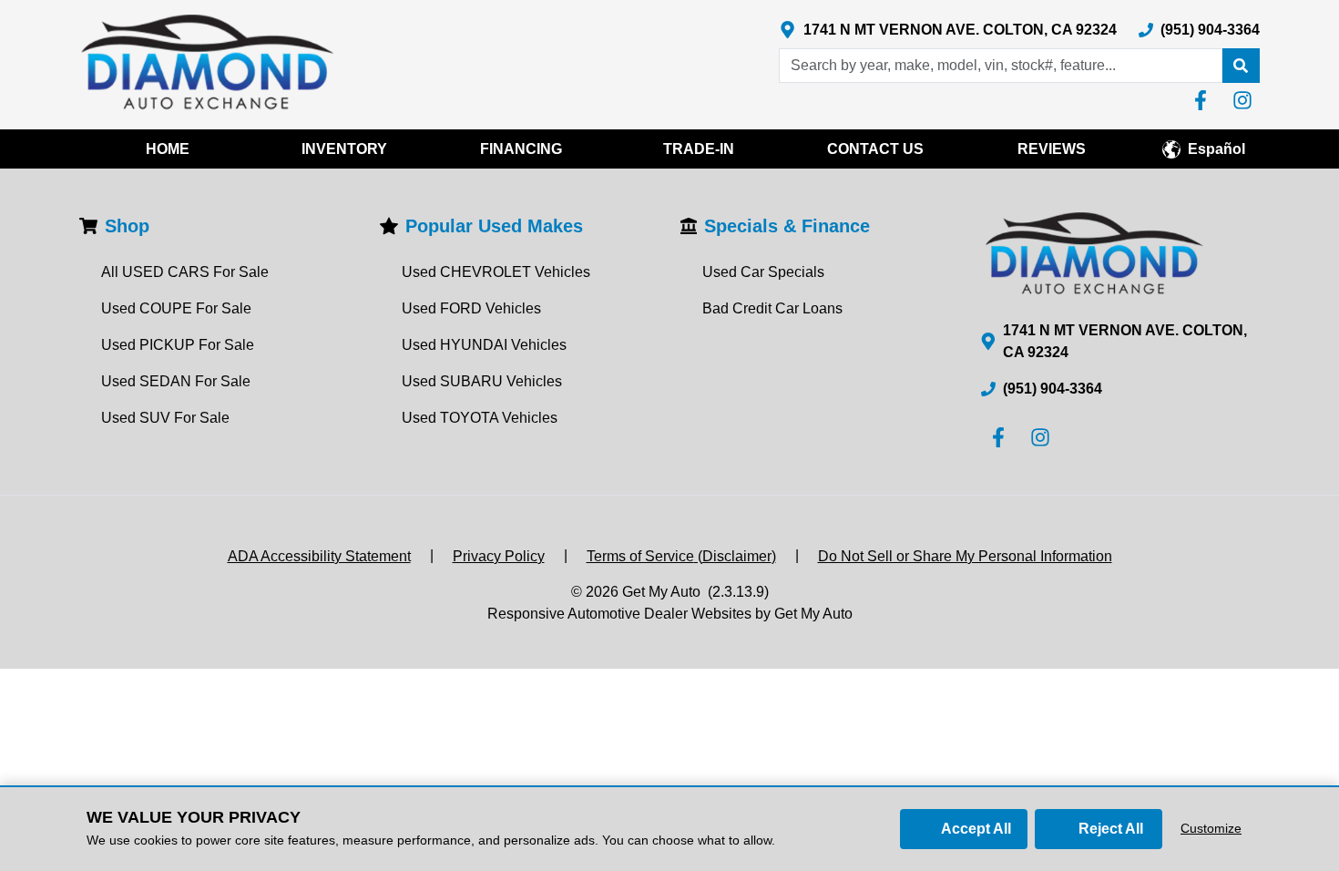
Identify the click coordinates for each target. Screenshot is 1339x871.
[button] (1240, 65)
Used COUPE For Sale (176, 308)
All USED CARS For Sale (185, 272)
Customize (1211, 828)
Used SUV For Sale (165, 417)
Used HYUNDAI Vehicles (484, 345)
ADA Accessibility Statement (319, 556)
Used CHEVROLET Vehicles (496, 272)
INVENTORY (344, 149)
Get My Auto (661, 591)
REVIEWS (1051, 149)
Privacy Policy (499, 556)
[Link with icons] (1204, 100)
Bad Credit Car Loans (772, 308)
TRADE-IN (698, 149)
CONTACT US (875, 149)
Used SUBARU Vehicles (482, 381)
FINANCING (521, 149)
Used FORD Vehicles (471, 308)
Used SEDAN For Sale (175, 381)
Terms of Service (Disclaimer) (681, 556)
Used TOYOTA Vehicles (479, 417)
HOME (167, 149)
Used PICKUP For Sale (177, 345)
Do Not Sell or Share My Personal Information (965, 556)
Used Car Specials (763, 272)
